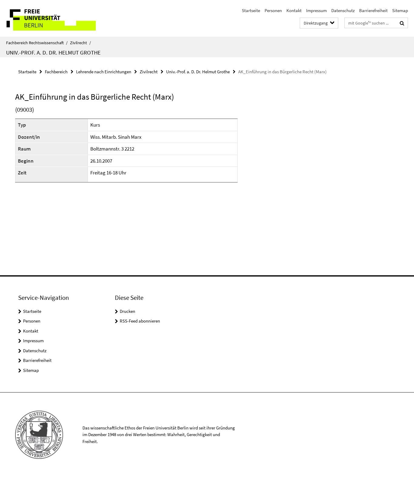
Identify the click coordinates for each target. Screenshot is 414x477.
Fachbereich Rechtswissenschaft (37, 43)
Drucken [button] (127, 311)
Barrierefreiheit (373, 10)
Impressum (316, 10)
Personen (273, 10)
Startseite (251, 10)
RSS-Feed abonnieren (140, 321)
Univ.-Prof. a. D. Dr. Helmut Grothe (53, 52)
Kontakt (294, 10)
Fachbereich (56, 72)
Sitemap (400, 10)
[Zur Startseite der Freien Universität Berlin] (51, 18)
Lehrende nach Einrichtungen (103, 72)
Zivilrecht (80, 43)
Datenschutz (343, 10)
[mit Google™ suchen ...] (402, 23)
